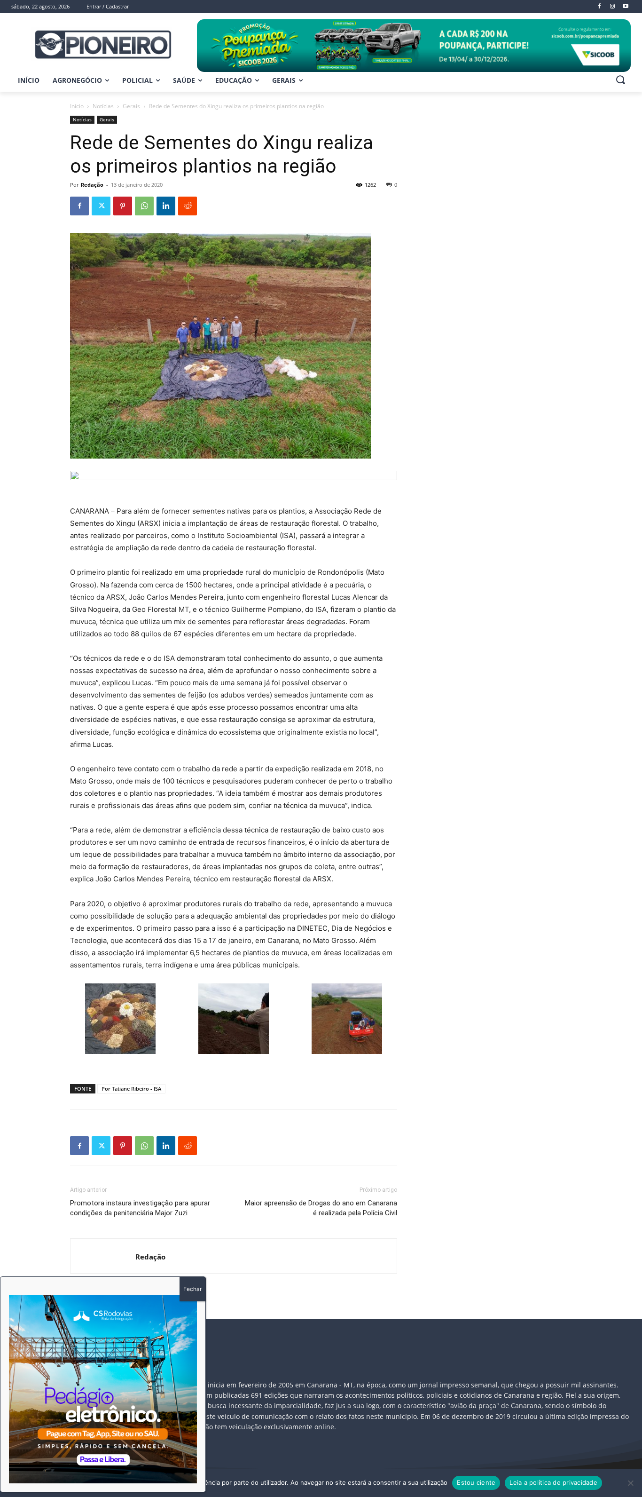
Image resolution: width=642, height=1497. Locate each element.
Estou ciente (476, 1482)
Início (77, 106)
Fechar (192, 1288)
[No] (630, 1483)
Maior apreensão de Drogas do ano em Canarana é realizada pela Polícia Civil (321, 1208)
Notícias (103, 106)
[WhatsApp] (144, 206)
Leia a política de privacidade (553, 1482)
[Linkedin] (166, 206)
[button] (620, 79)
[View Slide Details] (414, 45)
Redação (92, 184)
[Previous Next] (103, 1389)
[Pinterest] (122, 206)
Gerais (131, 106)
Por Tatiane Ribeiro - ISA (131, 1088)
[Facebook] (79, 206)
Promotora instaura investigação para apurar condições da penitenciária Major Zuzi (140, 1208)
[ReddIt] (187, 206)
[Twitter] (101, 206)
